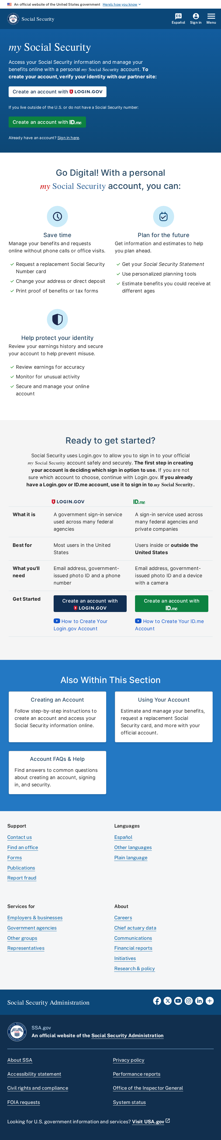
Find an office (22, 847)
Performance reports (136, 1074)
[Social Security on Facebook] (157, 1002)
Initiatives (125, 958)
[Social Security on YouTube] (178, 1002)
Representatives (25, 948)
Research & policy (134, 968)
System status (129, 1102)
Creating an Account (57, 699)
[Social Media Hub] (210, 1002)
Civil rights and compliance (37, 1088)
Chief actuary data (135, 928)
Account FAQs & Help (57, 759)
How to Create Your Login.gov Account (81, 624)
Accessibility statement (34, 1074)
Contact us (19, 837)
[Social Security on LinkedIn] (199, 1002)
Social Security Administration (127, 1035)
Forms (14, 857)
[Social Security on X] (168, 1002)
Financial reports (133, 948)
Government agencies (32, 928)
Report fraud (21, 878)
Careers (123, 917)
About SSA (20, 1060)
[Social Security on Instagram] (189, 1002)
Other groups (22, 938)
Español (123, 837)
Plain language (131, 857)
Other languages (133, 847)
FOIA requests (23, 1102)
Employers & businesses (35, 917)
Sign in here (68, 137)
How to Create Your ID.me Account (169, 624)
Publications (21, 868)
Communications (133, 938)
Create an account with (40, 91)
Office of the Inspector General (148, 1088)
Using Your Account (163, 699)
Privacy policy (129, 1060)
